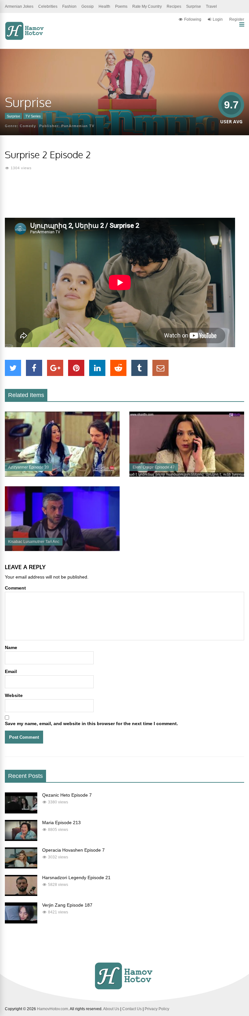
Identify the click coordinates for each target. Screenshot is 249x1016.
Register (236, 19)
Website (14, 695)
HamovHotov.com (52, 1009)
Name (11, 647)
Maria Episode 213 (61, 822)
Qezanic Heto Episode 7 (67, 795)
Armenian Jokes (19, 6)
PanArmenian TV (77, 126)
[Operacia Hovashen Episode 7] (21, 866)
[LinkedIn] (97, 368)
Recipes (174, 6)
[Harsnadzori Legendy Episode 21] (21, 894)
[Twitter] (13, 368)
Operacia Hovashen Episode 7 (73, 850)
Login (218, 19)
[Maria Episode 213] (21, 839)
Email (11, 671)
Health (104, 6)
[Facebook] (34, 368)
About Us (111, 1009)
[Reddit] (118, 368)
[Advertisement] (124, 198)
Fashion (69, 6)
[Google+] (55, 368)
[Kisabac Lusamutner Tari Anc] (62, 549)
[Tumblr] (139, 368)
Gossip (87, 6)
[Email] (160, 368)
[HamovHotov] (25, 39)
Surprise (193, 6)
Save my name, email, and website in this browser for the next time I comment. (91, 723)
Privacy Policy (157, 1009)
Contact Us (132, 1009)
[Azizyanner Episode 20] (62, 475)
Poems (121, 6)
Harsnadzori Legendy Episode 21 (76, 877)
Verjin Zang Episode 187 (67, 905)
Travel (211, 6)
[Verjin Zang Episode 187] (21, 921)
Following (192, 19)
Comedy (28, 126)
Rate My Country (147, 6)
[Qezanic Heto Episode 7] (21, 811)
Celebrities (47, 6)
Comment (15, 588)
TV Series (33, 116)
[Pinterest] (76, 368)
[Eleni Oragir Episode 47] (186, 475)
